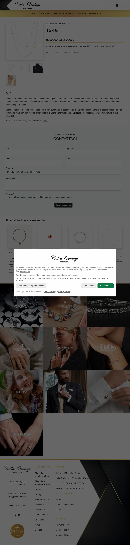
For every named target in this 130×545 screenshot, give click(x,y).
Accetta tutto (105, 286)
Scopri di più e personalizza (31, 286)
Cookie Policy (49, 292)
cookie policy (25, 272)
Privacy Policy (64, 292)
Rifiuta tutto (89, 286)
